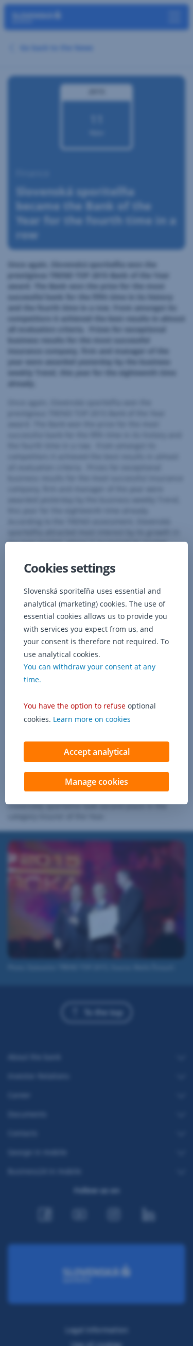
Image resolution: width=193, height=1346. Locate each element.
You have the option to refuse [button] (75, 706)
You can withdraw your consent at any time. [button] (89, 673)
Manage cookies (96, 781)
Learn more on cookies (92, 719)
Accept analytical (97, 751)
